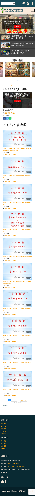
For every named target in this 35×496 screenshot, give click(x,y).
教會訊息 (3, 441)
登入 (2, 451)
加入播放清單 (9, 110)
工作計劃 (3, 431)
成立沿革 (3, 426)
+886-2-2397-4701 (13, 463)
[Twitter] (7, 118)
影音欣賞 (3, 443)
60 (22, 400)
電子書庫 (3, 448)
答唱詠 (13, 113)
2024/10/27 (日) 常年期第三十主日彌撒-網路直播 (17, 256)
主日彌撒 (7, 113)
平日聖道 (13, 155)
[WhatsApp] (10, 118)
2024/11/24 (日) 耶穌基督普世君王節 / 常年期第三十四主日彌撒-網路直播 (17, 149)
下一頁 (11, 85)
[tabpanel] (17, 69)
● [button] (14, 80)
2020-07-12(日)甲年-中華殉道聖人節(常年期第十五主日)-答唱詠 (17, 89)
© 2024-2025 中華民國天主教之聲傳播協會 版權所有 (17, 491)
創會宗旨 (3, 429)
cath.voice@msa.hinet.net (16, 466)
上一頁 (5, 85)
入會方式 (3, 434)
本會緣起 (3, 423)
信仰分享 (3, 446)
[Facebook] (4, 118)
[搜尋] (14, 3)
